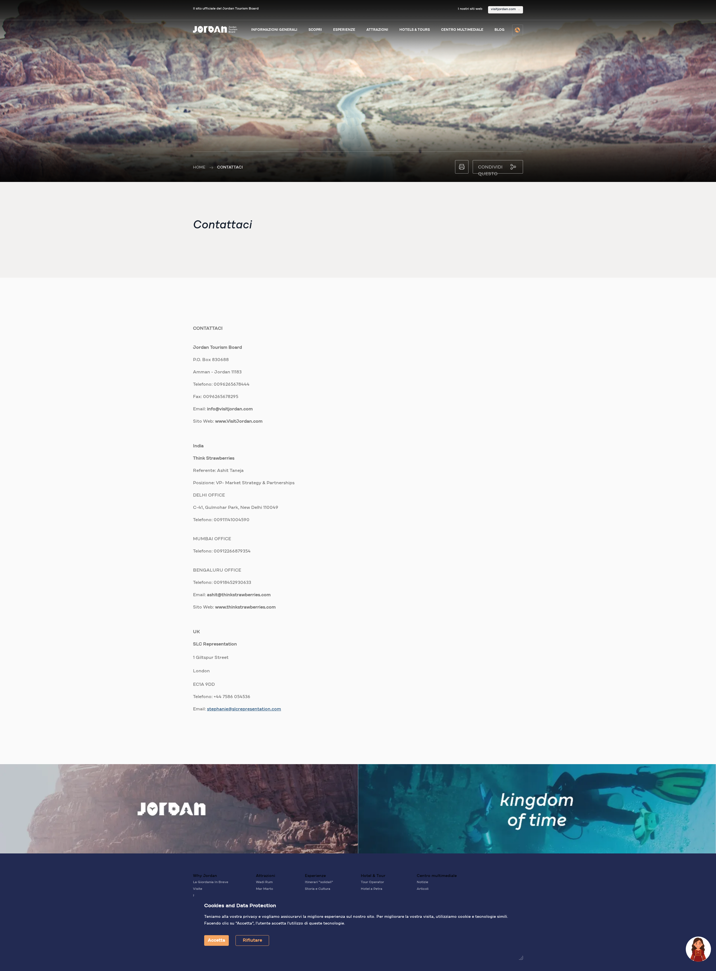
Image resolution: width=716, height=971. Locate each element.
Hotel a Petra (371, 889)
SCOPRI (315, 30)
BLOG (499, 30)
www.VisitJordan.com (239, 421)
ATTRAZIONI (377, 30)
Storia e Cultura (317, 889)
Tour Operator (372, 882)
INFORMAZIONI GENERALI (274, 30)
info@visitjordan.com (230, 409)
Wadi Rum (264, 882)
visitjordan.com (503, 9)
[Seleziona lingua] (517, 30)
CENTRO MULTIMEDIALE (462, 30)
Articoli (422, 889)
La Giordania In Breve (210, 882)
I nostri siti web (470, 9)
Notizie (422, 882)
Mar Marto (264, 889)
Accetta (216, 940)
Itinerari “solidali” (319, 882)
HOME (199, 167)
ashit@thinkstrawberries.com (239, 595)
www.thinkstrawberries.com (245, 607)
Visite (197, 889)
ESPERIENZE (344, 30)
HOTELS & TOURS (414, 30)
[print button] (461, 167)
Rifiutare (252, 940)
